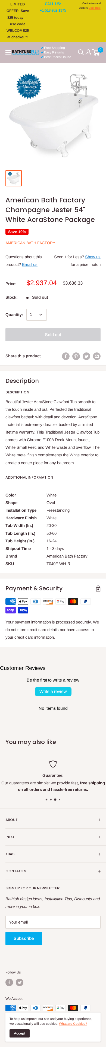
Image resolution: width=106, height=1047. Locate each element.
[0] (96, 52)
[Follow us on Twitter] (19, 982)
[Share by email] (97, 356)
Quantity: (14, 314)
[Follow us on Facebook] (9, 982)
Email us (30, 264)
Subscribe (24, 938)
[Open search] (81, 52)
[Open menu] (8, 52)
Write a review (53, 691)
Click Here (95, 8)
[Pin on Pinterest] (76, 356)
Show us (93, 256)
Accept (19, 1033)
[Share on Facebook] (66, 356)
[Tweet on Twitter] (86, 356)
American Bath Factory (30, 243)
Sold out (53, 334)
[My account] (88, 52)
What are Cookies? (73, 1024)
